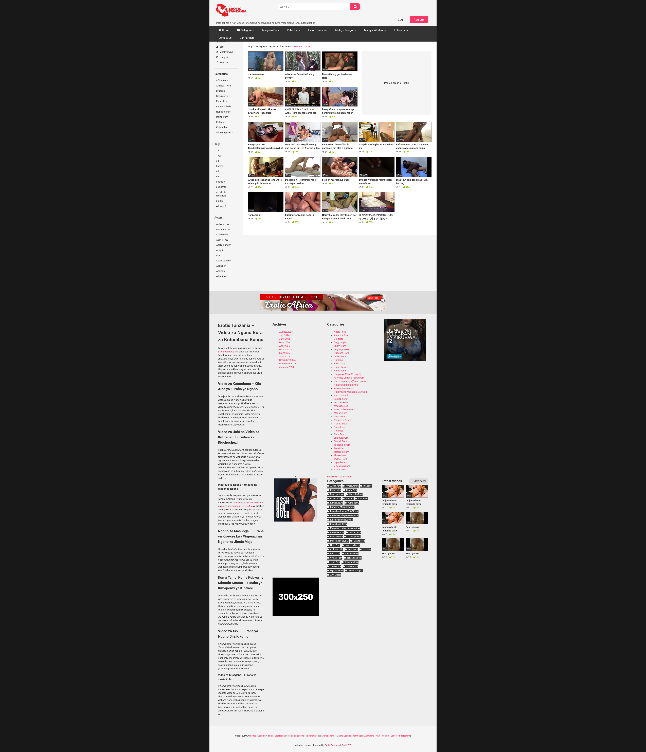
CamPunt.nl (346, 476)
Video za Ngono (342, 466)
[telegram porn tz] (405, 360)
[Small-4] (295, 520)
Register (419, 19)
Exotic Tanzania (332, 745)
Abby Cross (222, 239)
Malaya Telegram (345, 30)
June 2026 (284, 338)
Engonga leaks (223, 106)
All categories (223, 132)
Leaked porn (340, 399)
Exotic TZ (346, 745)
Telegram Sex (312, 736)
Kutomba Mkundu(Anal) (346, 384)
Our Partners (247, 37)
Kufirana (220, 122)
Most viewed (226, 52)
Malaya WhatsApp (375, 30)
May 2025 (284, 353)
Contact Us (225, 37)
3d (217, 160)
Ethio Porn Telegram (400, 736)
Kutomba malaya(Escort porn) (350, 381)
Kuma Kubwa (341, 367)
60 (217, 171)
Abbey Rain (222, 234)
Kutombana (401, 30)
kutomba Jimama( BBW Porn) (349, 377)
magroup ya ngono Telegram (248, 502)
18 (217, 150)
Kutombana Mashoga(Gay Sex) (350, 391)
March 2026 (285, 349)
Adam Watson (223, 260)
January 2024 (286, 367)
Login (401, 19)
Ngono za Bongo (342, 420)
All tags (220, 206)
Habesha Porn (223, 111)
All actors (221, 276)
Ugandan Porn (341, 462)
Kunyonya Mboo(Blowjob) (347, 374)
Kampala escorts (296, 736)
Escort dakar (280, 736)
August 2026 (286, 331)
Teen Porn (339, 448)
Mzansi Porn (340, 413)
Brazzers (220, 90)
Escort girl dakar (265, 736)
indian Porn (222, 117)
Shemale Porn (341, 437)
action (219, 201)
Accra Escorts (327, 736)
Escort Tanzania (317, 30)
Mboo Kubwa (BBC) (344, 409)
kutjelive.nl (332, 476)
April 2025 (284, 356)
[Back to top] (634, 741)
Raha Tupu (293, 30)
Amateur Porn (223, 85)
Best (221, 46)
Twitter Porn (340, 459)
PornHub (338, 430)
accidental (221, 187)
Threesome (340, 455)
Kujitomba (221, 127)
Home (225, 30)
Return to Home (302, 46)
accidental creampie (221, 194)
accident (220, 181)
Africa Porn (222, 80)
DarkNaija (357, 736)
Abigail (219, 250)
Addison (220, 271)
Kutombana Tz (341, 395)
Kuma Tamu (340, 370)
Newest (223, 41)
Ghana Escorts (344, 736)
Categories (247, 30)
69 (217, 176)
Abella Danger (223, 245)
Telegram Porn (270, 30)
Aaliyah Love (222, 224)
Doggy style (222, 96)
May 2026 (284, 342)
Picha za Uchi (341, 423)
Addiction (221, 265)
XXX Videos (340, 469)
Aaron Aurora (223, 229)
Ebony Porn (222, 101)
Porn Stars (339, 427)
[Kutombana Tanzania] (231, 10)
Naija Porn (339, 416)
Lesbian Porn (341, 402)
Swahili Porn (340, 441)
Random (223, 62)
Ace (218, 255)
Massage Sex (341, 406)
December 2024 (287, 360)
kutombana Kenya (343, 388)
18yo (218, 155)
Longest (223, 57)
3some (219, 166)
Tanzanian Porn (342, 444)
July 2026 (284, 335)
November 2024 (287, 363)
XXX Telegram (382, 736)
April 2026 (284, 346)
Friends (252, 736)
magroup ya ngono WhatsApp (237, 506)
